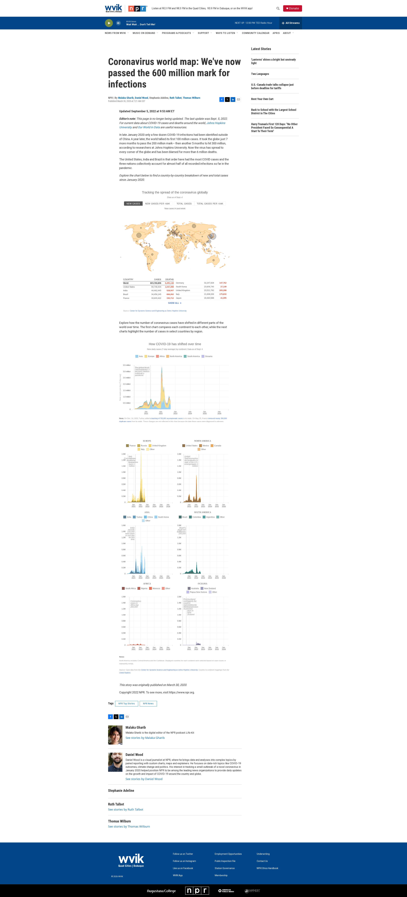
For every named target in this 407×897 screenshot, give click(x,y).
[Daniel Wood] (115, 762)
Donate (294, 8)
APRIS (276, 33)
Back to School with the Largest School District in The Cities (273, 111)
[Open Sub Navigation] (128, 33)
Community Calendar (255, 33)
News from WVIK (115, 33)
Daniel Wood (141, 97)
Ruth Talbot (176, 97)
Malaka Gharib (126, 97)
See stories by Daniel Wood (144, 779)
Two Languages (260, 74)
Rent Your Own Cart (262, 99)
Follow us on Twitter (183, 854)
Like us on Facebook (183, 868)
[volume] (118, 23)
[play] (108, 23)
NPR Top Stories (126, 703)
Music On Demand (144, 33)
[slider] (123, 23)
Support (203, 33)
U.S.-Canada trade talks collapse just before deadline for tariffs (272, 86)
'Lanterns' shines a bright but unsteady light (273, 61)
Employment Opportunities (228, 854)
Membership (221, 875)
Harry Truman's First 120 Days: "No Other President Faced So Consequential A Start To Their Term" (274, 127)
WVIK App (178, 875)
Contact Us (262, 861)
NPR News (148, 703)
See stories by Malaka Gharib (145, 738)
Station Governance (225, 868)
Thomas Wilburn (191, 97)
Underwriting (263, 854)
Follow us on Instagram (184, 861)
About (287, 33)
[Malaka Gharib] (115, 735)
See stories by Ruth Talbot (125, 809)
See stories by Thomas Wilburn (129, 826)
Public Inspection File (225, 861)
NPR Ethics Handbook (267, 868)
